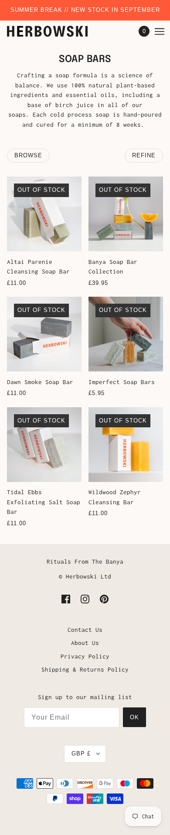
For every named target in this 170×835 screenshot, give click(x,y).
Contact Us (85, 629)
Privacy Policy (85, 656)
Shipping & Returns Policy (85, 669)
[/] (56, 31)
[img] (65, 599)
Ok (134, 717)
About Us (85, 642)
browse (28, 155)
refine (144, 155)
